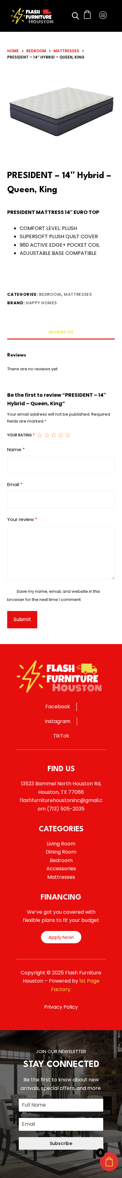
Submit (22, 619)
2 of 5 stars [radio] (46, 435)
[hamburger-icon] (103, 15)
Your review (22, 519)
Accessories (61, 868)
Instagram (57, 721)
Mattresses (78, 294)
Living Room (61, 843)
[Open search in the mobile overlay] (75, 16)
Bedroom (50, 294)
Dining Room (61, 851)
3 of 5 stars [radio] (53, 435)
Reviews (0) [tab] (61, 332)
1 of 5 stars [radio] (39, 435)
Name (16, 449)
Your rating (21, 435)
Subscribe (61, 1143)
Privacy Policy (61, 1007)
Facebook (57, 706)
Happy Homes (41, 303)
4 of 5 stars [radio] (60, 435)
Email (15, 484)
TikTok (61, 735)
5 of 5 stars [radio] (67, 435)
